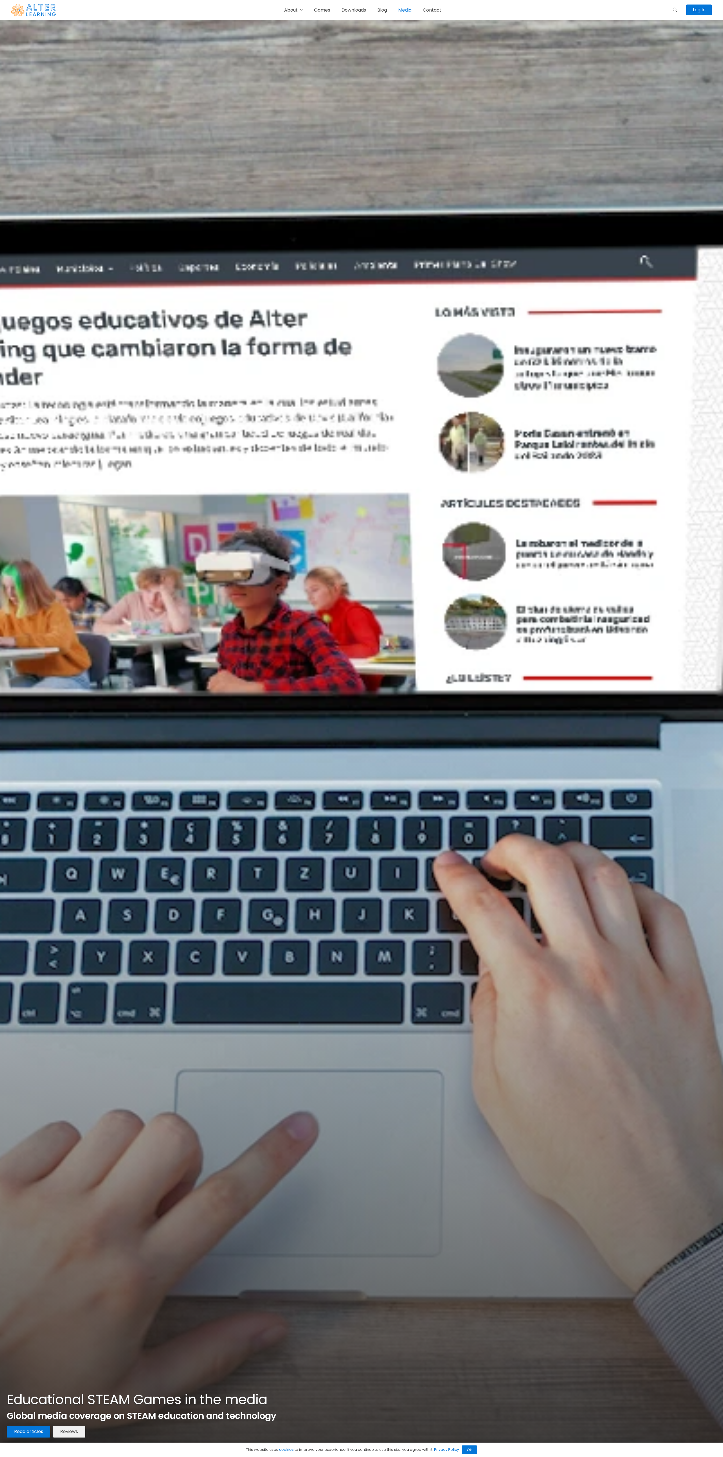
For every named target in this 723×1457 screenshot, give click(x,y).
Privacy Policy (446, 1449)
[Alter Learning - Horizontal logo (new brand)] (33, 10)
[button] (675, 10)
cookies (286, 1449)
